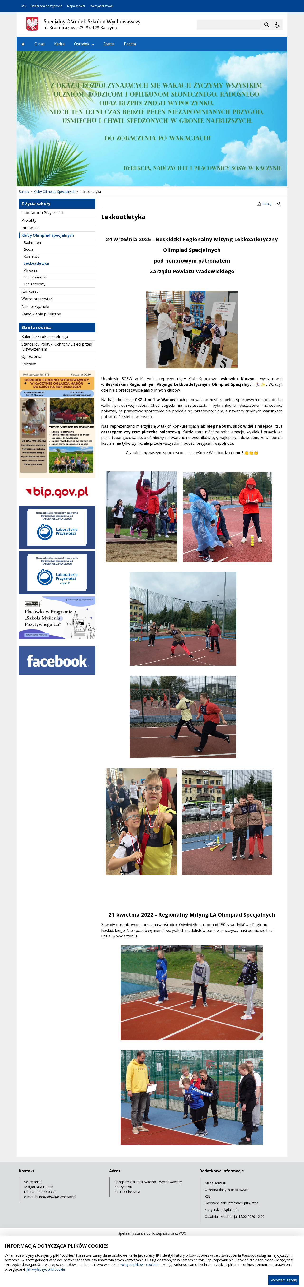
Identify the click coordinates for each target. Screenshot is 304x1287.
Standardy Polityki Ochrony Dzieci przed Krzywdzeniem (56, 346)
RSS (23, 6)
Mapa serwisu (76, 6)
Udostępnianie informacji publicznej (232, 1203)
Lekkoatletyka (36, 263)
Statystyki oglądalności (222, 1209)
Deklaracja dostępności (46, 6)
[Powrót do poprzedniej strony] (279, 204)
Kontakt (28, 364)
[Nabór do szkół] (57, 476)
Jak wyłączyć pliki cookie (46, 1269)
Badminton (32, 242)
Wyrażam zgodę (284, 1280)
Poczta (130, 43)
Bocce (28, 249)
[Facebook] (57, 678)
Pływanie (31, 270)
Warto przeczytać (36, 298)
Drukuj (266, 204)
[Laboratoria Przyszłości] (57, 547)
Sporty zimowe (35, 277)
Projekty (28, 220)
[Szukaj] (266, 24)
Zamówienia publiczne (41, 314)
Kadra (59, 43)
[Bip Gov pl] (57, 502)
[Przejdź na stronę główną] (23, 44)
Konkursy (29, 291)
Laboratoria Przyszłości (42, 212)
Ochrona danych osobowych (227, 1189)
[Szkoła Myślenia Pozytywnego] (57, 638)
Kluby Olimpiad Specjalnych (47, 235)
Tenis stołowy (34, 284)
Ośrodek (81, 43)
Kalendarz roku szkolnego (44, 336)
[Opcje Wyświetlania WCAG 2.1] (277, 24)
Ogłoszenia (31, 356)
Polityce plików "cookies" (139, 1264)
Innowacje (30, 227)
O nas (39, 43)
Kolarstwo (31, 256)
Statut (109, 43)
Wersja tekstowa (101, 6)
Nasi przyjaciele (35, 306)
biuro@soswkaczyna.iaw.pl (55, 1197)
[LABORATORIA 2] (57, 592)
